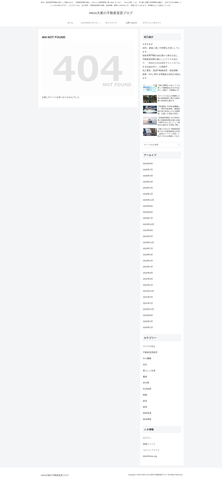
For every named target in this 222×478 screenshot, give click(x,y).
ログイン (147, 438)
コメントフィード (151, 450)
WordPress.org (150, 456)
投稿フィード (149, 444)
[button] (179, 144)
